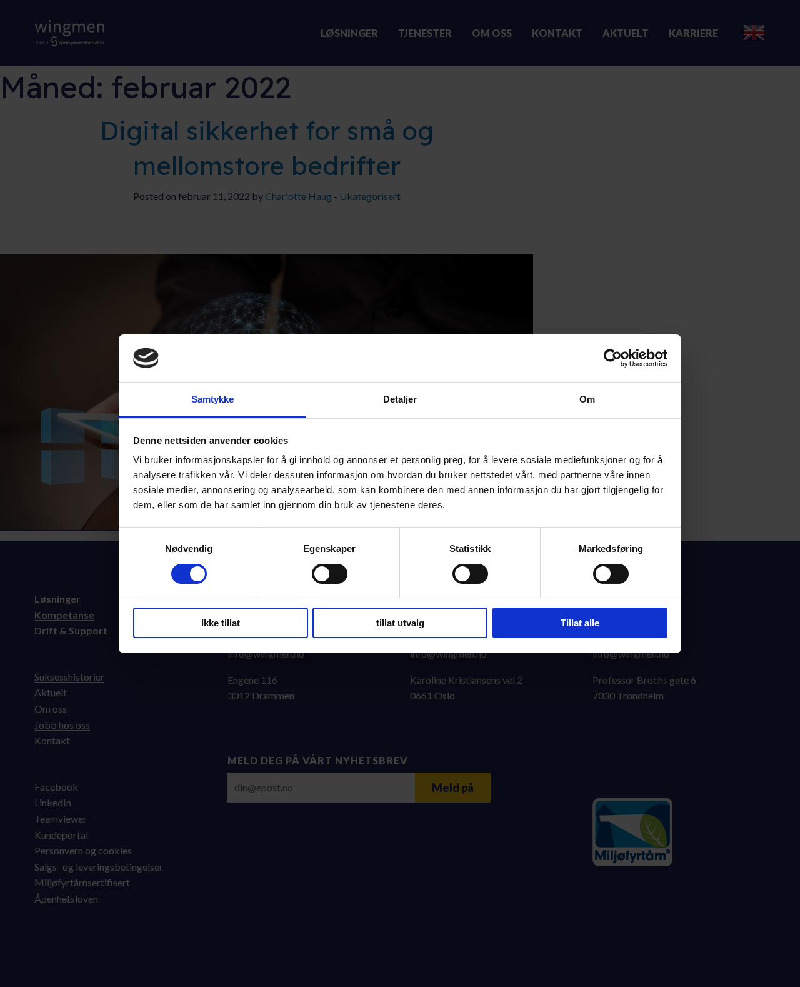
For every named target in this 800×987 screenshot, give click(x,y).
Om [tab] (587, 399)
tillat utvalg (400, 623)
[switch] (330, 574)
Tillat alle (580, 623)
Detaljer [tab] (400, 399)
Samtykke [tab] (212, 399)
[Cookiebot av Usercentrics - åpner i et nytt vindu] (613, 358)
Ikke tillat (220, 623)
